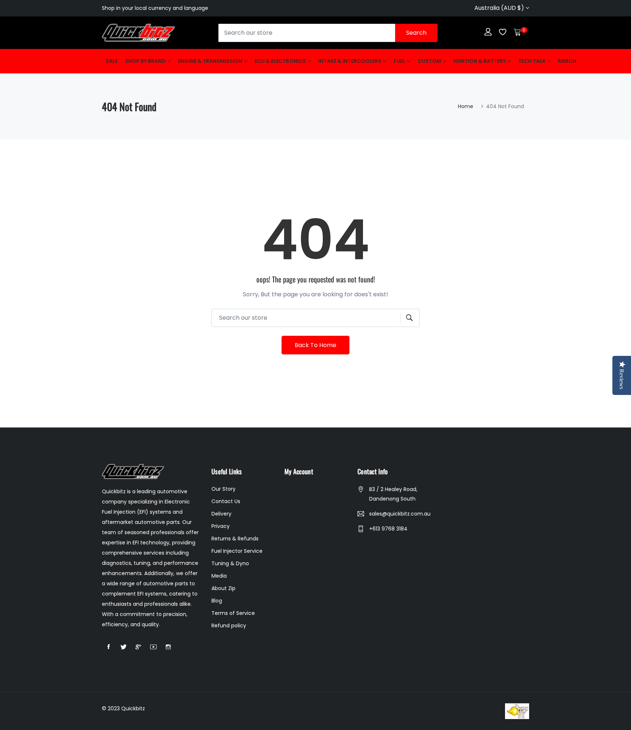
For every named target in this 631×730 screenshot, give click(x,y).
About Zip (223, 588)
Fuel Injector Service (237, 551)
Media (219, 575)
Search (416, 32)
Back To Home (315, 345)
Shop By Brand (145, 61)
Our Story (223, 489)
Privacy (220, 526)
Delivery (221, 513)
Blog (216, 600)
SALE (112, 61)
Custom (429, 61)
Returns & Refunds (235, 538)
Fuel (399, 61)
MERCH (567, 61)
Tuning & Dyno (230, 563)
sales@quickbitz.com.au (400, 513)
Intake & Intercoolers (349, 61)
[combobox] (327, 33)
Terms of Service (233, 613)
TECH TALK (532, 61)
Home (465, 106)
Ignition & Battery (480, 61)
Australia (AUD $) (499, 8)
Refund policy (228, 625)
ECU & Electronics (280, 61)
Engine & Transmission (210, 61)
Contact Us (225, 501)
